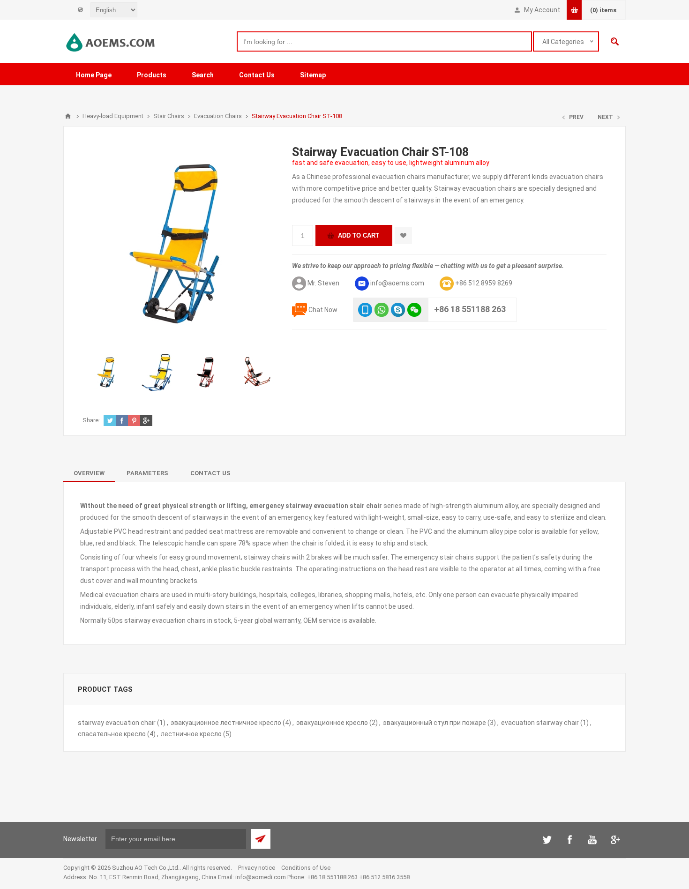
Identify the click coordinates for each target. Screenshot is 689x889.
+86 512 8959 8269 (483, 283)
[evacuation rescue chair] (207, 372)
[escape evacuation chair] (257, 372)
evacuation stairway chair (540, 722)
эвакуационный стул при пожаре (434, 722)
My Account (542, 10)
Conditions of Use (305, 867)
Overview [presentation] (89, 473)
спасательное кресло (112, 734)
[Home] (68, 116)
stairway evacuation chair (117, 722)
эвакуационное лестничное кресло (226, 722)
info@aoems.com (397, 283)
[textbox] (384, 41)
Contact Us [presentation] (210, 473)
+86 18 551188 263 (470, 309)
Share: (91, 420)
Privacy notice (256, 867)
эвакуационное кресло (332, 722)
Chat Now (322, 310)
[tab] (89, 473)
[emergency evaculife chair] (107, 372)
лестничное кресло (191, 734)
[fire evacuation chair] (157, 372)
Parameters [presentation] (147, 473)
